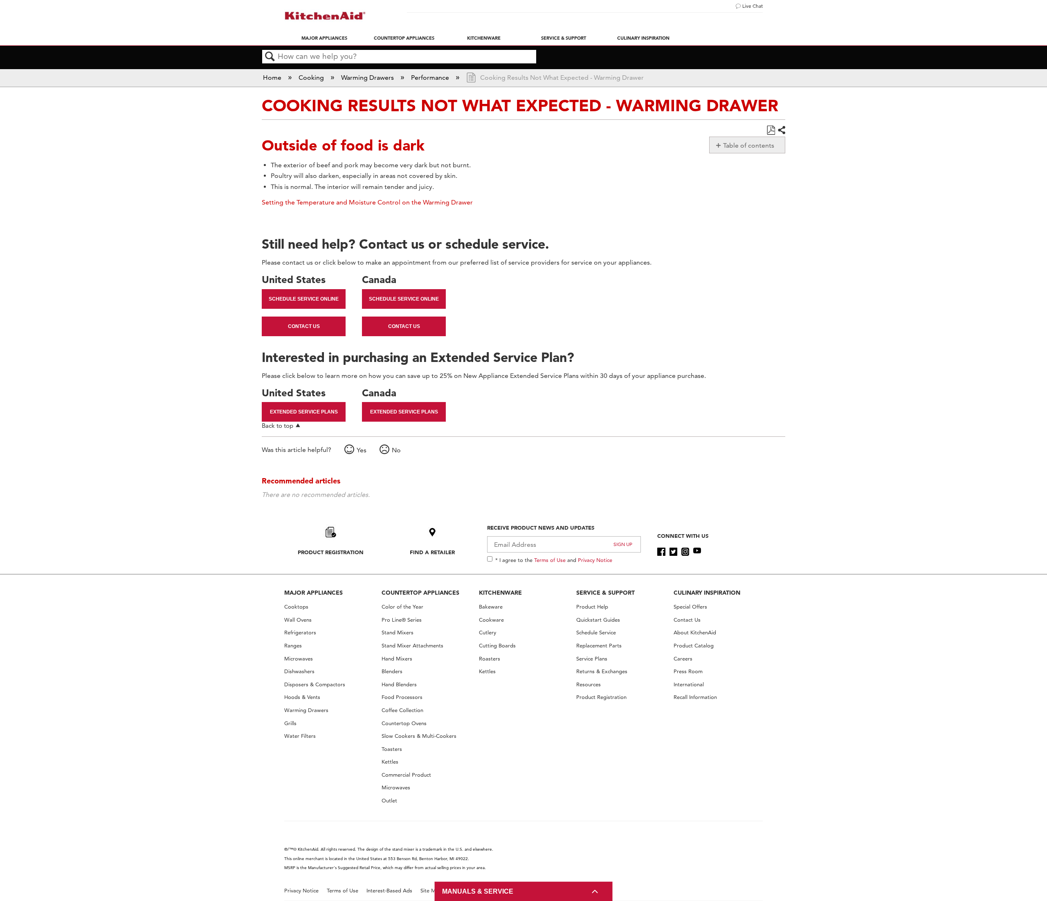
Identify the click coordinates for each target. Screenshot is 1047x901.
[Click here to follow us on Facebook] (661, 552)
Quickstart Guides (598, 620)
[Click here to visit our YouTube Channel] (697, 552)
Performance (431, 77)
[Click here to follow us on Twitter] (673, 552)
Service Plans (591, 659)
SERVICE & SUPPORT (605, 592)
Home (273, 77)
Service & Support (563, 38)
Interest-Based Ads (389, 891)
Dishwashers (299, 671)
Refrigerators (300, 632)
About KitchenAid (695, 632)
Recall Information (695, 697)
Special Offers (690, 607)
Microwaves (298, 659)
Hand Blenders (399, 684)
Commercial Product (406, 775)
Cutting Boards (497, 646)
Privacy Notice (595, 560)
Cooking (312, 77)
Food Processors (402, 697)
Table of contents (748, 145)
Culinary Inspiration (643, 38)
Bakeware (491, 607)
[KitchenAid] (325, 15)
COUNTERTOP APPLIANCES (420, 592)
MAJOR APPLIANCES (313, 592)
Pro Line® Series (402, 620)
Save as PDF (770, 130)
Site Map (431, 891)
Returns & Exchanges (601, 671)
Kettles (390, 762)
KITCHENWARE (500, 592)
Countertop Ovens (404, 723)
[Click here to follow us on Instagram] (685, 552)
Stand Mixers (397, 632)
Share (781, 130)
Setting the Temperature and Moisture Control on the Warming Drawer (367, 202)
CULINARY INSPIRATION (707, 592)
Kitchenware (484, 38)
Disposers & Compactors (314, 684)
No (396, 450)
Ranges (293, 646)
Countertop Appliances (404, 38)
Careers (683, 659)
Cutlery (487, 632)
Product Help (592, 607)
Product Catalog (694, 646)
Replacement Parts (599, 646)
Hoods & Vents (302, 697)
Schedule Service (596, 632)
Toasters (392, 749)
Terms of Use (550, 560)
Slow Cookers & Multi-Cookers (419, 736)
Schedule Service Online (304, 299)
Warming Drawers (368, 77)
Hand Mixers (397, 659)
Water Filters (300, 736)
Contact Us (304, 326)
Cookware (491, 620)
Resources (588, 684)
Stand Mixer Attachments (412, 646)
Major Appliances (324, 38)
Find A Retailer (432, 552)
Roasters (489, 659)
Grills (290, 723)
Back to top (277, 425)
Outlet (389, 801)
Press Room (688, 671)
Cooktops (296, 607)
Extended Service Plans (304, 412)
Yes (361, 450)
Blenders (392, 671)
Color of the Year (402, 607)
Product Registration (331, 552)
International (689, 684)
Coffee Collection (402, 710)
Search (270, 57)
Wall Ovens (298, 620)
